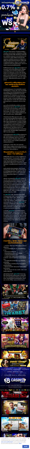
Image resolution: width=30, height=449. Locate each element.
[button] (15, 31)
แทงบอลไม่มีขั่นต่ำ (21, 152)
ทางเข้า (21, 372)
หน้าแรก (3, 369)
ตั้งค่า (20, 443)
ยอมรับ (25, 446)
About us (14, 375)
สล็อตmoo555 (5, 431)
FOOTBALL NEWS (10, 241)
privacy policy (22, 375)
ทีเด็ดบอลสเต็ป (5, 315)
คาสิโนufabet (17, 82)
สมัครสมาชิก (16, 372)
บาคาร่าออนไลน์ (25, 369)
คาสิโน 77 (4, 332)
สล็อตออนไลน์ (9, 369)
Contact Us (7, 375)
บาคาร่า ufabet (27, 385)
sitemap (9, 372)
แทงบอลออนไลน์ (5, 298)
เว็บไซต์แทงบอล (5, 415)
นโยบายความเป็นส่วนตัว (7, 442)
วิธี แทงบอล (4, 398)
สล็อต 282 (4, 348)
